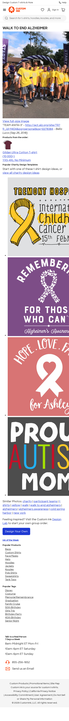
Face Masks (11, 555)
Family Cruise (12, 604)
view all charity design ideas (21, 173)
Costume (10, 593)
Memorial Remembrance (19, 597)
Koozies (9, 569)
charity (27, 501)
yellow (16, 505)
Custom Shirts (13, 552)
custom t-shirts (50, 687)
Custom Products (19, 683)
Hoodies (9, 562)
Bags (8, 549)
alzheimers (10, 509)
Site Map (55, 683)
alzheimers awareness (33, 509)
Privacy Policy (20, 691)
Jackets (9, 566)
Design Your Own (16, 531)
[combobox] (34, 18)
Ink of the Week (11, 540)
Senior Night (12, 620)
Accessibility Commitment (19, 695)
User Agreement (43, 695)
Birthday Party (13, 614)
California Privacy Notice (43, 691)
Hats (7, 559)
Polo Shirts (11, 572)
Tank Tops (10, 579)
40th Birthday (13, 617)
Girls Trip (10, 610)
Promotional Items (39, 683)
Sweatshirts (12, 576)
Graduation (11, 600)
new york (19, 513)
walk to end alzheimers (45, 505)
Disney (9, 590)
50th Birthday (13, 607)
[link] (17, 10)
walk (25, 505)
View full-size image (16, 121)
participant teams (45, 501)
